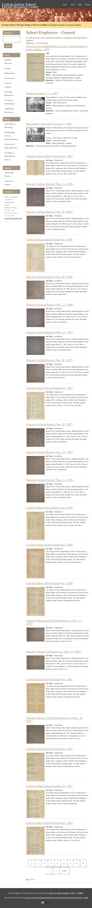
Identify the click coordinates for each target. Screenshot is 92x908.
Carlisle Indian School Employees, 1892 (49, 749)
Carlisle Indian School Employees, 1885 (49, 156)
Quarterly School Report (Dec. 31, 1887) (49, 452)
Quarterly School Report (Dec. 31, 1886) (49, 304)
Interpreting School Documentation (11, 136)
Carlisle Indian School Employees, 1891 (49, 679)
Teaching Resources (9, 93)
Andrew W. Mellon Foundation (59, 893)
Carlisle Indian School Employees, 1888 (49, 507)
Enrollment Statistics (53, 77)
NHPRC (80, 893)
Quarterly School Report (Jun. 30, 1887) (49, 360)
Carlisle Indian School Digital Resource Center (20, 4)
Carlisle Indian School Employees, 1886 (49, 239)
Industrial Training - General (70, 77)
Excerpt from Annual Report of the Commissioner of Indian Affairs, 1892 (56, 47)
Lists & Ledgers (8, 85)
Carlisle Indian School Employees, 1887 (49, 388)
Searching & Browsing (10, 125)
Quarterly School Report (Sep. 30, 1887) (49, 424)
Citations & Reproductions (11, 146)
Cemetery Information (10, 102)
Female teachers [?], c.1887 (42, 93)
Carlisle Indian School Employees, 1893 (49, 786)
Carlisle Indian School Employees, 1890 (49, 583)
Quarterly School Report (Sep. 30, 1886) (49, 277)
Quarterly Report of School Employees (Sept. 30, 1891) (54, 719)
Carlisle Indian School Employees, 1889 (49, 545)
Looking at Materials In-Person (10, 156)
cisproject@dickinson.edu (13, 218)
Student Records (8, 61)
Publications (10, 73)
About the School (9, 183)
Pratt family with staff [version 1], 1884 (49, 124)
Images (8, 68)
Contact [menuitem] (87, 5)
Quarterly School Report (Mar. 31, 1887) (49, 332)
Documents (9, 78)
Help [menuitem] (79, 5)
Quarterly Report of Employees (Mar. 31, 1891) (53, 651)
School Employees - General (73, 75)
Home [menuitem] (65, 5)
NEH (72, 893)
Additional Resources (9, 110)
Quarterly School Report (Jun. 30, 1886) (49, 212)
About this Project (9, 174)
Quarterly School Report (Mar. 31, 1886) (49, 184)
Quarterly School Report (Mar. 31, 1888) (49, 480)
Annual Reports (57, 75)
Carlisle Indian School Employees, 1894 (49, 823)
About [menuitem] (72, 5)
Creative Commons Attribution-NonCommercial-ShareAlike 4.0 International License (54, 897)
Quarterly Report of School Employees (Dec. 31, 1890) (54, 622)
